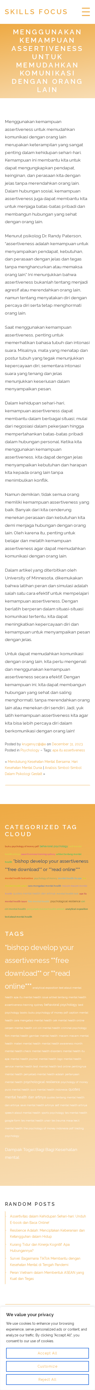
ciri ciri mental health (46, 1028)
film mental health (38, 901)
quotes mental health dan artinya (34, 893)
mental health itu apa (70, 878)
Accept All (47, 1353)
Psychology (29, 750)
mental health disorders (47, 1051)
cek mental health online (68, 1020)
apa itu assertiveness (69, 750)
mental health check (18, 1051)
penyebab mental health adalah (46, 909)
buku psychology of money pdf (22, 846)
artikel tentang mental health (67, 997)
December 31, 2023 (67, 744)
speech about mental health (22, 1112)
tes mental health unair (36, 1120)
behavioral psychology (54, 846)
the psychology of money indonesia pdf (49, 1128)
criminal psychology (74, 1027)
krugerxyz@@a (34, 744)
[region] (47, 1348)
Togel (28, 1149)
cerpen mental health (18, 1027)
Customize (48, 1366)
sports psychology (52, 1112)
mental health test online (19, 878)
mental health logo (51, 1058)
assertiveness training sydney (38, 854)
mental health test (67, 893)
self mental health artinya (71, 1105)
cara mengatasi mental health (44, 885)
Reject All (47, 1379)
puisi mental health (17, 1089)
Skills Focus (37, 12)
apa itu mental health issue (31, 997)
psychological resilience (65, 901)
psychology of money (45, 878)
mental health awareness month (62, 1043)
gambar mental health (43, 1035)
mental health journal (24, 1058)
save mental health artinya (37, 1105)
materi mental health (27, 1043)
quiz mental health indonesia (48, 1089)
